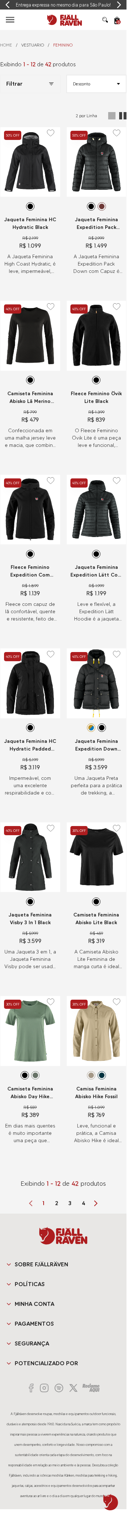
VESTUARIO (32, 45)
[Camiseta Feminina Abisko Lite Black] (96, 857)
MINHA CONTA (34, 1303)
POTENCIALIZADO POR (46, 1363)
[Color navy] (101, 1075)
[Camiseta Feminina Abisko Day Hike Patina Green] (30, 1031)
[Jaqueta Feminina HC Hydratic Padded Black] (30, 683)
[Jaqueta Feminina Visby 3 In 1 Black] (30, 857)
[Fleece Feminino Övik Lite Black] (96, 335)
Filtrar (14, 83)
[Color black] (30, 206)
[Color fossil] (91, 1075)
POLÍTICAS (30, 1284)
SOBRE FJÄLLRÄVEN (41, 1264)
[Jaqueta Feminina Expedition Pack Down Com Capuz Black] (96, 162)
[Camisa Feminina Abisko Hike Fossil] (96, 1031)
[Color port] (101, 206)
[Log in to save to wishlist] (50, 133)
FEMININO (63, 45)
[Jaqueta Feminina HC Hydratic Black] (30, 162)
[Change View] (111, 115)
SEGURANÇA (32, 1343)
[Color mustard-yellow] (91, 727)
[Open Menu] (10, 19)
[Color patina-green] (35, 1075)
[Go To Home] (63, 19)
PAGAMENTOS (34, 1323)
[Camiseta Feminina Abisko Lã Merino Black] (30, 335)
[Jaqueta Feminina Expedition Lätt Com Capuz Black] (96, 509)
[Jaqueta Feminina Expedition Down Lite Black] (96, 683)
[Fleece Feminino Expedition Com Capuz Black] (30, 509)
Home (6, 45)
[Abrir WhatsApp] (110, 1502)
